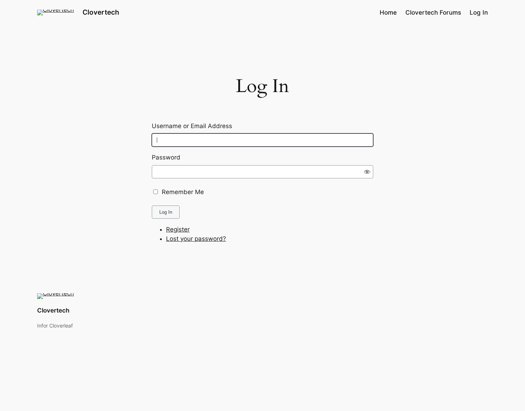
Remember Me (183, 192)
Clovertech (100, 12)
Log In (165, 212)
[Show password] (367, 171)
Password (166, 157)
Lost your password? (196, 238)
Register (178, 229)
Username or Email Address (192, 126)
